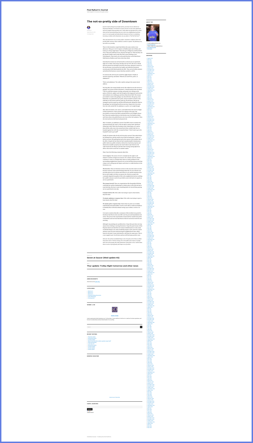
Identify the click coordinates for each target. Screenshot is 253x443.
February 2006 (150, 398)
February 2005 (150, 415)
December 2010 (150, 318)
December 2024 (150, 86)
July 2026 (149, 59)
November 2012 (150, 286)
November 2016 (150, 220)
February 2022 (150, 133)
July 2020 (149, 159)
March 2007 (149, 380)
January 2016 (150, 234)
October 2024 (150, 88)
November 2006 (150, 386)
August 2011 (149, 307)
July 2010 (149, 325)
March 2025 (149, 81)
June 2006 (149, 393)
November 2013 (150, 269)
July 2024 (149, 92)
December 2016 (150, 218)
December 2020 (150, 152)
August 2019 (149, 174)
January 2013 (150, 283)
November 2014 (150, 253)
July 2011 (149, 308)
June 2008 (149, 359)
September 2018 (150, 189)
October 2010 (150, 321)
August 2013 (150, 274)
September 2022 (151, 123)
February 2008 (150, 365)
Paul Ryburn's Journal (97, 10)
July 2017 (149, 209)
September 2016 (150, 222)
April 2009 (149, 346)
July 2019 (149, 175)
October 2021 (150, 138)
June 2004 (149, 426)
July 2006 (149, 391)
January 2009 (150, 350)
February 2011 (150, 315)
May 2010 (149, 328)
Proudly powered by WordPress (104, 436)
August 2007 (150, 373)
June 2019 (149, 177)
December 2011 (150, 301)
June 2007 (149, 376)
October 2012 (150, 287)
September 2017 (150, 206)
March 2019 (149, 181)
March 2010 (149, 330)
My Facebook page (151, 44)
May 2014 (149, 261)
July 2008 (149, 358)
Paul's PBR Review (92, 296)
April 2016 (149, 229)
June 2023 (149, 110)
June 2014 (149, 260)
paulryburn (89, 30)
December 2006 (150, 384)
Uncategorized (90, 34)
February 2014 (150, 265)
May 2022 (149, 128)
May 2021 (149, 145)
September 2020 (151, 156)
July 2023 (149, 109)
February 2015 (150, 249)
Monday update (91, 348)
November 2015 (150, 236)
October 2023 (150, 105)
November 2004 (150, 419)
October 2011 (150, 304)
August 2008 (150, 357)
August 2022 (150, 124)
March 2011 (149, 314)
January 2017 (150, 217)
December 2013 (150, 268)
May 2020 (149, 162)
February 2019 (150, 182)
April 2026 (149, 63)
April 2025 (149, 80)
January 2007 (150, 383)
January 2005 (150, 416)
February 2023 (150, 116)
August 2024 (150, 91)
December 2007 (150, 368)
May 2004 (149, 427)
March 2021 (149, 148)
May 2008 (149, 361)
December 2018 (150, 185)
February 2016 (150, 232)
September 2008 (151, 355)
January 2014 (150, 267)
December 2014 (150, 251)
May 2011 (149, 311)
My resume (149, 48)
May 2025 (149, 79)
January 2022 (150, 134)
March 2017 (149, 214)
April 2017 (149, 213)
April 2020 (149, 163)
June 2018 (149, 193)
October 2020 (150, 155)
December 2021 (150, 135)
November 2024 (150, 87)
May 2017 (149, 211)
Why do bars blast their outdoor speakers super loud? (99, 341)
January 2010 (150, 333)
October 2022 (150, 121)
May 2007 (149, 377)
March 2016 (149, 231)
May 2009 (149, 344)
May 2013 (149, 278)
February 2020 (150, 166)
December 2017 (150, 202)
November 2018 (150, 186)
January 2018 (150, 200)
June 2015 (149, 243)
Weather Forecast (112, 397)
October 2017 (150, 204)
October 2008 (150, 354)
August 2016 (149, 224)
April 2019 (149, 180)
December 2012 (150, 285)
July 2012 (149, 292)
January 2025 (150, 84)
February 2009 (150, 348)
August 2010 (150, 323)
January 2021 (150, 151)
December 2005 (150, 401)
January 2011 (150, 316)
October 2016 (150, 221)
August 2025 (150, 74)
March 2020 (150, 164)
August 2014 (150, 257)
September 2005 (151, 405)
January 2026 (150, 68)
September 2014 (150, 256)
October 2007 (150, 370)
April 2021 (149, 146)
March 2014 (149, 264)
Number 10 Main (114, 315)
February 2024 (150, 99)
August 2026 (150, 58)
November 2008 (150, 352)
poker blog (97, 281)
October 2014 (150, 254)
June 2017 (149, 210)
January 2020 (150, 167)
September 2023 (151, 106)
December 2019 (150, 169)
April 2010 (149, 329)
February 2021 (150, 149)
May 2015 (149, 245)
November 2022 (150, 120)
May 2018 (149, 195)
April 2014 (149, 263)
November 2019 (150, 170)
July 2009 (149, 341)
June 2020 (149, 160)
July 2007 (149, 375)
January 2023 (150, 117)
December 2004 (150, 417)
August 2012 (150, 290)
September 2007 (151, 372)
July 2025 (149, 76)
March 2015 (149, 247)
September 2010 (150, 322)
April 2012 (149, 296)
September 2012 (150, 289)
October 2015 (150, 238)
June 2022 (149, 127)
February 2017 (150, 216)
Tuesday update (91, 339)
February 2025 (150, 83)
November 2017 (150, 203)
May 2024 (149, 95)
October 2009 (150, 337)
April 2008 (149, 362)
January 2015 (150, 250)
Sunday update (91, 349)
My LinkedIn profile (151, 47)
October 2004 (150, 420)
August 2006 (150, 390)
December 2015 (150, 235)
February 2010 (150, 332)
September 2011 (150, 305)
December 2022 (150, 119)
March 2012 (149, 297)
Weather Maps (117, 397)
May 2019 (149, 178)
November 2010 (150, 319)
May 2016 (149, 228)
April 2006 (149, 395)
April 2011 (149, 312)
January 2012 (150, 300)
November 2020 (150, 153)
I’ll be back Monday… (92, 342)
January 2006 (150, 399)
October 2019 (150, 171)
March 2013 (149, 281)
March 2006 (150, 397)
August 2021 (150, 141)
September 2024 (151, 90)
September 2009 (151, 339)
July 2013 (149, 275)
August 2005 (150, 406)
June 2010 (149, 326)
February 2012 (150, 299)
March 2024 (150, 98)
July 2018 (149, 192)
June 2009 (149, 343)
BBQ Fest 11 (90, 291)
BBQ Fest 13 (90, 293)
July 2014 (149, 258)
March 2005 (149, 413)
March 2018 (149, 198)
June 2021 (149, 144)
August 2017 (149, 207)
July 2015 (149, 242)
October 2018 (150, 188)
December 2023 (150, 102)
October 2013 (150, 271)
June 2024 (149, 94)
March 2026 (149, 65)
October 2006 (150, 387)
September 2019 (150, 173)
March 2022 (149, 131)
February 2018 (150, 199)
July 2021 (149, 142)
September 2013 (150, 272)
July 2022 (149, 126)
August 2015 (149, 240)
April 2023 (149, 113)
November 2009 (150, 336)
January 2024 (150, 101)
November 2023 (150, 104)
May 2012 (149, 294)
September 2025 (151, 73)
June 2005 (149, 409)
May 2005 (149, 411)
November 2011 (150, 303)
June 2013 (149, 276)
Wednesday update (92, 338)
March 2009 (150, 347)
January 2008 (150, 366)
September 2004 (151, 422)
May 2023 (149, 112)
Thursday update (92, 337)
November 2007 (150, 369)
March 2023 (149, 115)
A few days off (91, 343)
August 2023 (150, 108)
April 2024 (149, 97)
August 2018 (150, 191)
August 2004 (150, 423)
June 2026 (149, 61)
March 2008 (150, 364)
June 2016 (149, 227)
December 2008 (150, 351)
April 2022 (149, 130)
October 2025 (150, 72)
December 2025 (150, 69)
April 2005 (149, 412)
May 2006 (149, 394)
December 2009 (150, 334)
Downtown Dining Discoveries (94, 295)
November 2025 (150, 70)
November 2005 (150, 402)
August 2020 (150, 157)
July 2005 (149, 408)
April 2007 (149, 379)
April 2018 (149, 196)
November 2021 (150, 137)
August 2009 (150, 340)
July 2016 (149, 225)
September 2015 (150, 239)
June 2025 (149, 77)
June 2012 (149, 293)
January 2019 (150, 184)
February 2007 (150, 381)
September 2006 (151, 388)
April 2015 (149, 246)
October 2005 (150, 404)
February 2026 (150, 66)
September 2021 (150, 139)
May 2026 (149, 62)
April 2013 (149, 279)
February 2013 (150, 282)
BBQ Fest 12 (90, 292)
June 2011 (149, 310)
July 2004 (149, 424)
